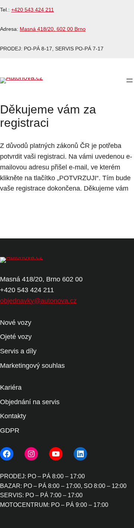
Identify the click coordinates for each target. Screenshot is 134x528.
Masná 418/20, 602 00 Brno (53, 29)
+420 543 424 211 (32, 10)
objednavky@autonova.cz (38, 300)
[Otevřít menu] (129, 80)
